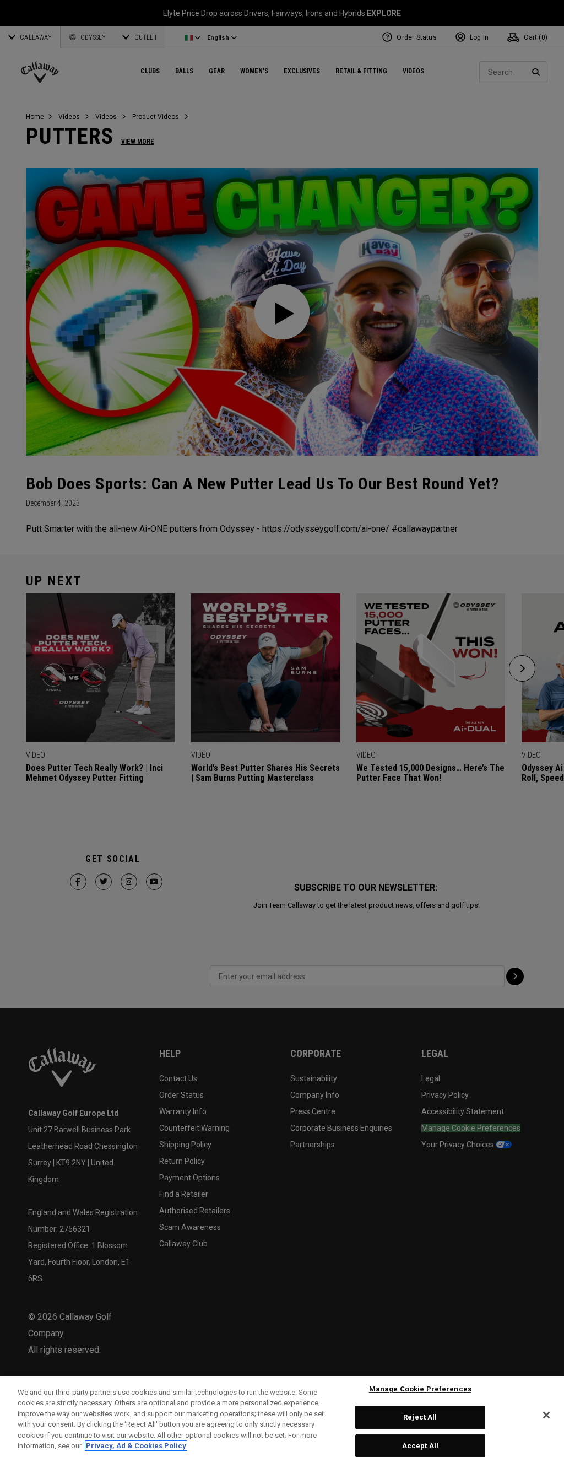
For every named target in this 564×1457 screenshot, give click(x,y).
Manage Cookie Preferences (420, 1389)
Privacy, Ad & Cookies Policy (136, 1446)
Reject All (420, 1417)
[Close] (546, 1415)
